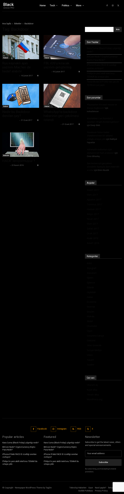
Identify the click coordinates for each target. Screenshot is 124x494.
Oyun (89, 330)
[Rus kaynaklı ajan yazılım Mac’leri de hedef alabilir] (20, 47)
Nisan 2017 (93, 218)
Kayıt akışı (92, 389)
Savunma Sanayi (95, 335)
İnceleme (91, 301)
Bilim (89, 263)
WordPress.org (94, 399)
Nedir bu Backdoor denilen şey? (16, 114)
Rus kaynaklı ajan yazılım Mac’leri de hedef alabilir (16, 67)
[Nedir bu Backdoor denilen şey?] (20, 96)
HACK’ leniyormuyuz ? (18, 161)
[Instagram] (112, 5)
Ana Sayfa (6, 23)
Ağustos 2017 (94, 199)
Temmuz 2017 (94, 204)
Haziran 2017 (94, 209)
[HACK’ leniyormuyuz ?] (20, 144)
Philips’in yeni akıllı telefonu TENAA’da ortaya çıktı (100, 75)
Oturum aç (92, 384)
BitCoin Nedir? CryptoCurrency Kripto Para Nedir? (102, 58)
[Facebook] (107, 5)
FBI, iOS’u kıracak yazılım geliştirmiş (58, 65)
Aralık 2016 (92, 238)
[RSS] (73, 429)
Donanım (92, 272)
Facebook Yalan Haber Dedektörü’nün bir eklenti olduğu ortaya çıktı (100, 135)
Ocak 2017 (92, 233)
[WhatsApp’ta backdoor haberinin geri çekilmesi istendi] (62, 96)
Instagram (62, 428)
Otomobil (92, 326)
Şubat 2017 (93, 228)
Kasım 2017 (93, 189)
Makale (6, 155)
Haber (5, 58)
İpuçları (90, 311)
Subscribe (103, 462)
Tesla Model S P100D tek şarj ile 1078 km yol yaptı (103, 83)
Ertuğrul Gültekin (10, 75)
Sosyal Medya (94, 350)
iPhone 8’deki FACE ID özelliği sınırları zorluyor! (101, 67)
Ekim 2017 (92, 194)
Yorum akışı (93, 394)
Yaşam (90, 359)
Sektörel (91, 340)
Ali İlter (47, 71)
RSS (79, 428)
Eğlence (91, 282)
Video (90, 354)
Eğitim (90, 277)
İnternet (91, 306)
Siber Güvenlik (94, 345)
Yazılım (90, 364)
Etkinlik (90, 287)
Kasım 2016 (93, 243)
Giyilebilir (91, 292)
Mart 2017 (92, 223)
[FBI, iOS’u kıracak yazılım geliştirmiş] (62, 47)
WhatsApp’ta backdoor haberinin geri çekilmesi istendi (61, 116)
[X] (118, 5)
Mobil (90, 321)
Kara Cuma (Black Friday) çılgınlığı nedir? (104, 50)
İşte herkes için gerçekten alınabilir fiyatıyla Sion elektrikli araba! (103, 166)
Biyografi (91, 268)
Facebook (42, 428)
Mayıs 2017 (93, 214)
